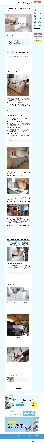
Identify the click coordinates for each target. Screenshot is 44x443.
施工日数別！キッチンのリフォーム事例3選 (13, 42)
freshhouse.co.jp (18, 195)
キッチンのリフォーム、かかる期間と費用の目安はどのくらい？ (15, 40)
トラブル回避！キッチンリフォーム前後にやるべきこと (14, 44)
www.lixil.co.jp (18, 170)
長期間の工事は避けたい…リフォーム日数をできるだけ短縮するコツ (16, 41)
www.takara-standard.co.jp (18, 217)
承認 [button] (33, 441)
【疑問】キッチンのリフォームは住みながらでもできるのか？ (15, 43)
